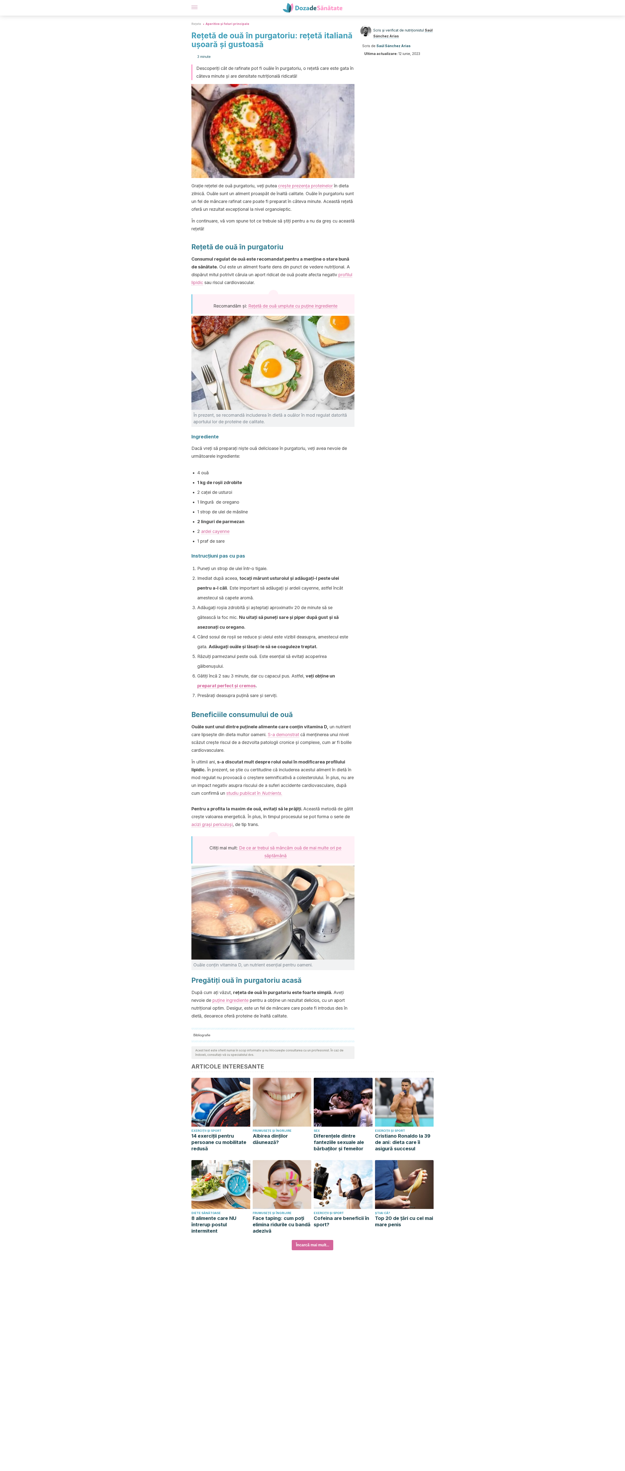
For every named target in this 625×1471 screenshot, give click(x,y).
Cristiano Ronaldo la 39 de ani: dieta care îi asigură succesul (402, 1142)
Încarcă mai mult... (312, 1245)
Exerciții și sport (206, 1130)
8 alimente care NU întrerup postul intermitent (213, 1224)
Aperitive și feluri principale (227, 24)
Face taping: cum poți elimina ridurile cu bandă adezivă (282, 1224)
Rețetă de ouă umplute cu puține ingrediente (292, 305)
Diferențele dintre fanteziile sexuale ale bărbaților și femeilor (339, 1142)
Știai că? (382, 1213)
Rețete (196, 24)
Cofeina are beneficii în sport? (341, 1221)
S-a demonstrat (283, 734)
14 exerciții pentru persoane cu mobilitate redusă (218, 1142)
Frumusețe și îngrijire (272, 1130)
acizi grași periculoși (212, 824)
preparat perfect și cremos (226, 685)
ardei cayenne (215, 531)
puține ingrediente (230, 1000)
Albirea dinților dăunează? (270, 1139)
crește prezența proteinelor (305, 185)
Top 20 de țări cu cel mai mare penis (404, 1221)
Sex (317, 1130)
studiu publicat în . (254, 793)
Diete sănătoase (206, 1213)
